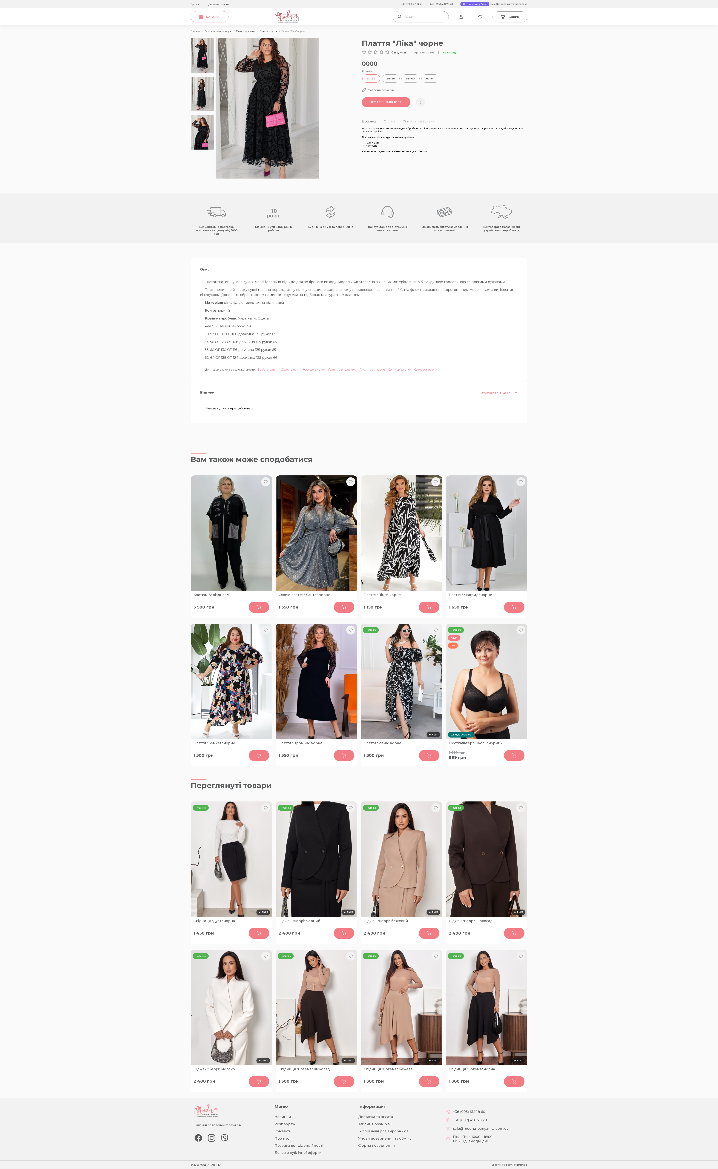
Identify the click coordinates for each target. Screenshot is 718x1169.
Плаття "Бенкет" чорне (214, 743)
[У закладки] (420, 102)
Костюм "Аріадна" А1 (212, 595)
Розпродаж (284, 1124)
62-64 (430, 78)
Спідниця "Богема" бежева (388, 1069)
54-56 (391, 78)
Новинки (282, 1117)
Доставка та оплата (375, 1117)
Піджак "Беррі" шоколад (471, 921)
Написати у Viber (476, 4)
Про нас (195, 4)
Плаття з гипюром (372, 369)
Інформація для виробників (383, 1131)
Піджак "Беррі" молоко (214, 1069)
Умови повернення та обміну (385, 1138)
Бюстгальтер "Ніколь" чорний (476, 743)
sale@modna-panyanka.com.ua (509, 4)
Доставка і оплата (218, 4)
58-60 (410, 78)
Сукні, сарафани (425, 369)
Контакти (283, 1131)
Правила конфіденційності (298, 1146)
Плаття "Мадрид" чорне (470, 595)
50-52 (371, 78)
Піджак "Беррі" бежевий (386, 921)
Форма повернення (376, 1146)
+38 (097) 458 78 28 (441, 4)
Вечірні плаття (268, 369)
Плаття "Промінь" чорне (301, 743)
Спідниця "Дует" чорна (214, 921)
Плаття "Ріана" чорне (382, 743)
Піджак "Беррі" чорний (299, 921)
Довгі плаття (290, 369)
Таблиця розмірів (374, 1124)
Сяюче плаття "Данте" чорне (304, 595)
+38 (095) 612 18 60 (411, 4)
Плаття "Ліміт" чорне (382, 595)
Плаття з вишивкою (342, 369)
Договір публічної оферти (298, 1153)
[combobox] (425, 16)
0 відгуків (398, 52)
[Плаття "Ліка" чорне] (267, 177)
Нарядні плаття (314, 369)
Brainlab (522, 1164)
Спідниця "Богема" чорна (472, 1069)
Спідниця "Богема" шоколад (304, 1069)
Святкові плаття (399, 369)
